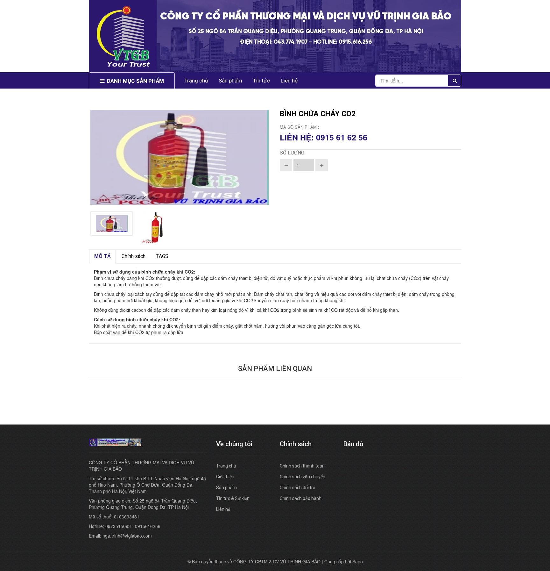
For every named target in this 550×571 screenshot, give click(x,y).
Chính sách (133, 256)
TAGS (162, 256)
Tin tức (261, 80)
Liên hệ (223, 509)
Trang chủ (196, 80)
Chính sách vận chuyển (302, 476)
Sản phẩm (230, 80)
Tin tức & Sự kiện (233, 498)
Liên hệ (289, 80)
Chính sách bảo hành (300, 498)
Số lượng (292, 153)
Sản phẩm (226, 487)
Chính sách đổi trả (297, 487)
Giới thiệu (225, 476)
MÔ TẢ (102, 256)
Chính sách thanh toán (302, 465)
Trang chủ (226, 465)
